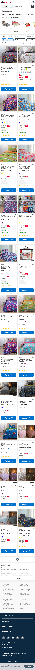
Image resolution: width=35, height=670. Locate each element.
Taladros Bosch (23, 593)
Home (3, 17)
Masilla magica (23, 591)
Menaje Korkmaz (23, 584)
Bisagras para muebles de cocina (9, 588)
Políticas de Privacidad (8, 645)
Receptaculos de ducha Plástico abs (26, 604)
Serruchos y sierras (23, 588)
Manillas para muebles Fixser (25, 585)
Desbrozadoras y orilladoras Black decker (26, 609)
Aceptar (29, 666)
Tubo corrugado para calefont (8, 609)
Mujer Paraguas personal (7, 607)
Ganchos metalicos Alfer (7, 594)
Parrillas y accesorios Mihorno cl (26, 586)
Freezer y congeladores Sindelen (26, 589)
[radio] (2, 84)
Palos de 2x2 (5, 601)
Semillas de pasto (23, 603)
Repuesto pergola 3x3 (7, 593)
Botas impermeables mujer (8, 604)
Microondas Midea (6, 591)
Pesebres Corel (6, 585)
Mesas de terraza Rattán (24, 594)
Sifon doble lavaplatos (7, 600)
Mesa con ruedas (6, 590)
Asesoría (4, 14)
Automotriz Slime (23, 601)
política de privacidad (13, 666)
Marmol (21, 608)
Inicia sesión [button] (27, 2)
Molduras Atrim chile (24, 595)
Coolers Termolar (6, 605)
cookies (3, 667)
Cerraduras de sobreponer (25, 610)
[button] (22, 6)
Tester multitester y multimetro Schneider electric (9, 608)
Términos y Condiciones (8, 642)
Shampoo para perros (24, 600)
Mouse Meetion (6, 603)
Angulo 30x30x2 (6, 610)
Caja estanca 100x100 (24, 590)
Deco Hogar (19, 14)
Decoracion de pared (24, 599)
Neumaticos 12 (23, 605)
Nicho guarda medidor (7, 595)
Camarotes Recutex (24, 607)
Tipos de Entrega (28, 14)
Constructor (11, 14)
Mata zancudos (6, 584)
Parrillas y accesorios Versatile (8, 589)
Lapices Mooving (6, 586)
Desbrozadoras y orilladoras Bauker (9, 599)
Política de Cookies (7, 647)
